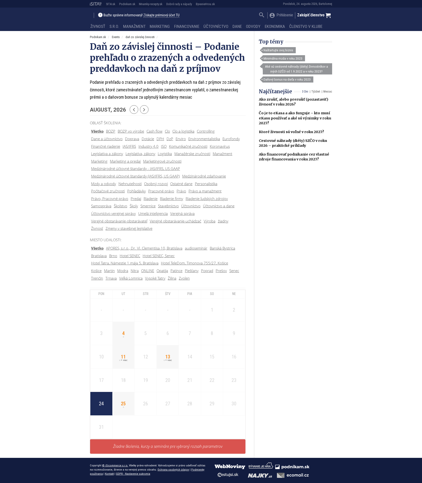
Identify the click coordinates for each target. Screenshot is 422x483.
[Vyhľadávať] (261, 15)
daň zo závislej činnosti (140, 37)
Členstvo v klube (305, 26)
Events (116, 37)
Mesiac (327, 91)
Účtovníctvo (215, 26)
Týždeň (315, 91)
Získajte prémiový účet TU (161, 15)
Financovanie (186, 26)
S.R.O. (114, 26)
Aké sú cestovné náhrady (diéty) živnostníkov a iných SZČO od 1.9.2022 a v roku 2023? (296, 68)
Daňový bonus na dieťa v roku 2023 (287, 79)
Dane (237, 26)
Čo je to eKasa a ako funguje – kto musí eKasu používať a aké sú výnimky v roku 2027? (295, 118)
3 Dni (305, 91)
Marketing (160, 26)
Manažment (134, 26)
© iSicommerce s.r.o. (115, 465)
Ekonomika (275, 26)
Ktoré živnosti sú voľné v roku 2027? (291, 132)
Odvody (253, 26)
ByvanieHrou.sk (205, 4)
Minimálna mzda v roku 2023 (283, 58)
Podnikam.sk (127, 4)
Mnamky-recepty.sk (150, 4)
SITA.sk (110, 4)
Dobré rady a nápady (179, 4)
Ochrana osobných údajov (173, 469)
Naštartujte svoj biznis (278, 50)
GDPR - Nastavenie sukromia (133, 473)
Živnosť (97, 26)
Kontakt (109, 473)
